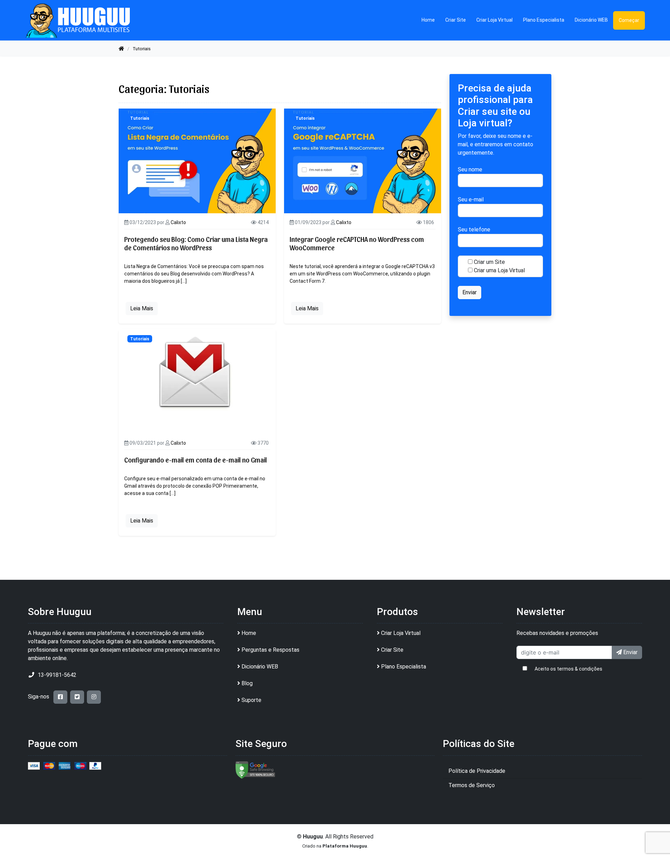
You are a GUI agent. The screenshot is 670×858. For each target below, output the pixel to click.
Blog (247, 683)
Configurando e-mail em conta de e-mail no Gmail (195, 460)
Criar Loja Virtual (494, 20)
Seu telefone (474, 230)
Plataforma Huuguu (344, 846)
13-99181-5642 (57, 675)
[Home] (121, 48)
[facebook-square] (60, 697)
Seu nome (470, 170)
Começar (629, 20)
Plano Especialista (543, 20)
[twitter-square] (77, 697)
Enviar (630, 652)
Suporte (251, 700)
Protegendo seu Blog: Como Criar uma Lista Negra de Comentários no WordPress (196, 243)
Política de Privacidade (476, 771)
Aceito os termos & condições (568, 669)
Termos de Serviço (471, 785)
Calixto (178, 222)
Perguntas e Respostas (270, 649)
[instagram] (94, 697)
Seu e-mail (471, 200)
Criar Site (455, 20)
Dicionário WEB (591, 20)
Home (428, 20)
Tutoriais (139, 118)
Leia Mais (141, 308)
